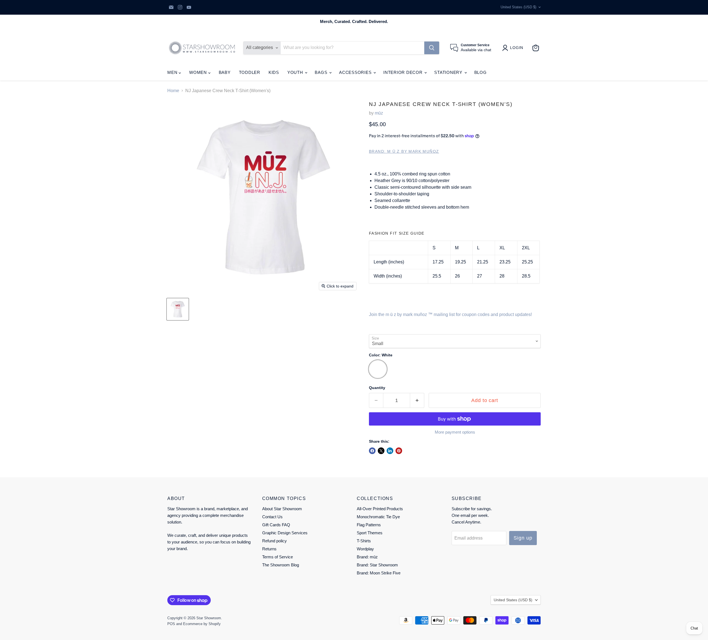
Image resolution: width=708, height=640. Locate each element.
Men (173, 72)
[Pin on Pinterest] (398, 450)
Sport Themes (369, 532)
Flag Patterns (369, 524)
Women (198, 72)
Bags (322, 72)
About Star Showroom (282, 508)
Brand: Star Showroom (377, 565)
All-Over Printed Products (380, 508)
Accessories (356, 72)
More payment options (455, 432)
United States (518, 7)
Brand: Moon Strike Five (378, 573)
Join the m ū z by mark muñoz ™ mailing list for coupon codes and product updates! (450, 314)
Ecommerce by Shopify (202, 624)
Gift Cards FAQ (276, 524)
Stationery (449, 72)
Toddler (249, 72)
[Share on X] (381, 450)
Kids (274, 72)
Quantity (377, 387)
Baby (225, 72)
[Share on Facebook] (372, 450)
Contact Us (272, 516)
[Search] (431, 48)
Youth (295, 72)
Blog (480, 72)
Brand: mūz (367, 557)
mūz (379, 113)
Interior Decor (403, 72)
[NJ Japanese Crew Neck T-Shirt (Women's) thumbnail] (178, 309)
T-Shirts (364, 540)
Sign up (523, 538)
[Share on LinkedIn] (390, 450)
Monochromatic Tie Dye (378, 516)
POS (171, 624)
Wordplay (365, 548)
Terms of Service (277, 557)
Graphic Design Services (285, 532)
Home (173, 90)
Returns (269, 548)
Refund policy (274, 540)
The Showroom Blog (280, 565)
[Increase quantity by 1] (417, 400)
